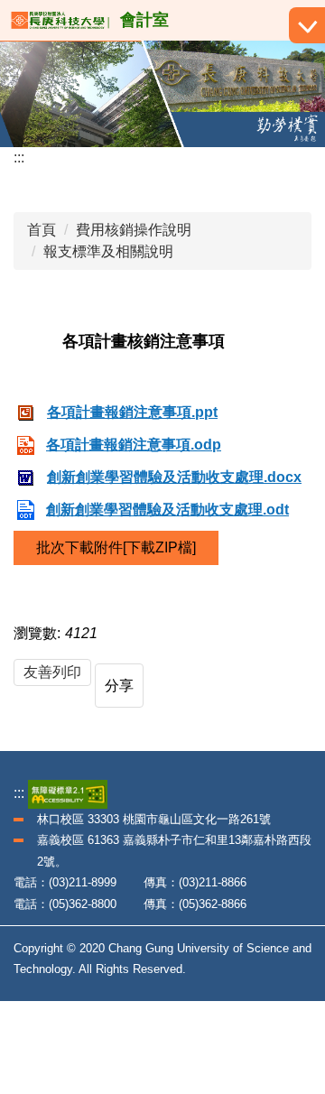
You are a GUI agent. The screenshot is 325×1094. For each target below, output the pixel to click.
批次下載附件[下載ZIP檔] (116, 547)
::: (19, 157)
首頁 (41, 229)
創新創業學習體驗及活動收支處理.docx (174, 477)
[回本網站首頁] (60, 20)
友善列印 (52, 672)
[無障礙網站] (67, 793)
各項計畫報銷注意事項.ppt (132, 412)
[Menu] (307, 25)
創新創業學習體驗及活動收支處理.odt (167, 509)
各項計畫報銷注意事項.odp (133, 444)
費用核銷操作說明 (133, 229)
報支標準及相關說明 (108, 251)
